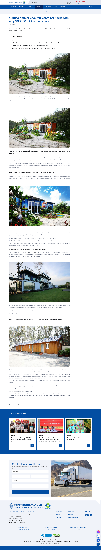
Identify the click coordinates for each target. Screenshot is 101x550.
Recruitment (48, 6)
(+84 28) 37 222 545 (16, 516)
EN (89, 6)
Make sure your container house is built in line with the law (30, 45)
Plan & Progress (70, 548)
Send (30, 492)
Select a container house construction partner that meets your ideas (34, 48)
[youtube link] (88, 515)
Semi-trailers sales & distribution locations (23, 528)
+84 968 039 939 (80, 1)
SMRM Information (58, 548)
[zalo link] (91, 515)
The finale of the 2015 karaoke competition (76, 438)
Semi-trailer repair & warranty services (78, 528)
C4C (50, 548)
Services (70, 514)
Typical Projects (73, 517)
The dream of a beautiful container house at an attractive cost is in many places (37, 43)
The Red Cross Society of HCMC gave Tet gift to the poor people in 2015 (21, 439)
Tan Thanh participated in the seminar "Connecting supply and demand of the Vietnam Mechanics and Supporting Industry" (50, 439)
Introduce (13, 6)
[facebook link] (14, 405)
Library (55, 6)
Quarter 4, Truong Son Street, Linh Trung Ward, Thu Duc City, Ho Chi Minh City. (29, 514)
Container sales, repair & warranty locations (50, 528)
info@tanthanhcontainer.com (84, 3)
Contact (62, 6)
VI (91, 6)
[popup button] (98, 544)
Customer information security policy (36, 548)
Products (71, 511)
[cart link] (85, 7)
